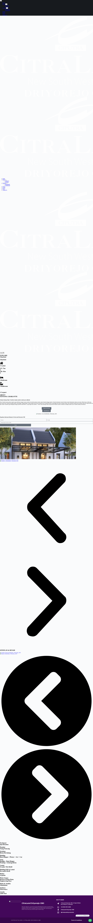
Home (4, 178)
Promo (4, 186)
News (4, 188)
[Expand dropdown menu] (7, 183)
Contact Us (5, 190)
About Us (7, 180)
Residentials (7, 184)
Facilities (7, 182)
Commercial (7, 185)
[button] (46, 508)
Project (4, 179)
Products (4, 183)
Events (4, 187)
